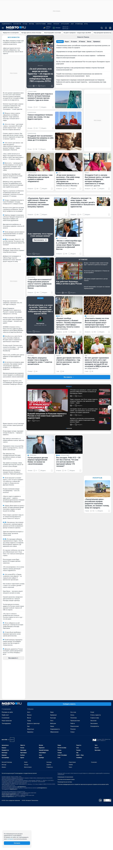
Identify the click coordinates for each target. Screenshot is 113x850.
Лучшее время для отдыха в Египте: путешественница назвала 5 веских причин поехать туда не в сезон (40, 97)
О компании (5, 718)
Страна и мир (94, 718)
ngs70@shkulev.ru (21, 786)
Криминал (53, 715)
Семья (72, 732)
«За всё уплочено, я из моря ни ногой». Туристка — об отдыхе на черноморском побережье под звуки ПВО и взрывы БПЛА (40, 75)
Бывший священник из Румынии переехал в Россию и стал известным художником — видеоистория (47, 416)
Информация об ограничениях (65, 777)
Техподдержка (6, 723)
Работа (72, 723)
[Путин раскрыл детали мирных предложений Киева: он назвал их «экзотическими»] (40, 444)
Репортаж (97, 478)
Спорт (92, 712)
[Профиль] (110, 27)
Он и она (73, 712)
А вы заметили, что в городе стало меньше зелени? (40, 235)
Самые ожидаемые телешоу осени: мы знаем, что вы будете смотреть (40, 117)
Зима (51, 712)
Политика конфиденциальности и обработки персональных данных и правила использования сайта (83, 784)
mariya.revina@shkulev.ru (8, 796)
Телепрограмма (40, 23)
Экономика (94, 723)
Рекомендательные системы (65, 782)
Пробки (56, 28)
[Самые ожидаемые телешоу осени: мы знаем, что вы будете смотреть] (68, 120)
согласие (10, 839)
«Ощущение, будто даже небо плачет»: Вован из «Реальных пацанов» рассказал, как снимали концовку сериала (38, 202)
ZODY (72, 23)
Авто (28, 712)
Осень (72, 715)
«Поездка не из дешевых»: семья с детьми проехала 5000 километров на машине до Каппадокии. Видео (83, 391)
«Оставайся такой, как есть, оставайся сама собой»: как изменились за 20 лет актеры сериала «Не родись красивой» (84, 410)
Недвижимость (7, 23)
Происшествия (75, 720)
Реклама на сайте (7, 712)
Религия (73, 729)
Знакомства (17, 23)
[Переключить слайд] (110, 407)
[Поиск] (102, 27)
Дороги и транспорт (33, 723)
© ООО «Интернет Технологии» (30, 800)
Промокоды (79, 23)
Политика (73, 718)
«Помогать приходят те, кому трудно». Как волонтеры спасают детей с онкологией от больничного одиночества (83, 202)
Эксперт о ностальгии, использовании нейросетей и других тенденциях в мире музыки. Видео (82, 420)
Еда (28, 726)
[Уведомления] (106, 27)
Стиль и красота (95, 715)
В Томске (83, 259)
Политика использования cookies (66, 779)
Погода (25, 23)
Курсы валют (65, 23)
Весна (29, 718)
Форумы (31, 23)
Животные (30, 729)
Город (29, 720)
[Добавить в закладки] (52, 86)
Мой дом (53, 723)
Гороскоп (56, 23)
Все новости (13, 37)
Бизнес (29, 715)
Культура (53, 718)
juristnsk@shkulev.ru (42, 787)
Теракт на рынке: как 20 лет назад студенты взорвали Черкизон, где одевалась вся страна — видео (84, 401)
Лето (51, 720)
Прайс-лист (5, 715)
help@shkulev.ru (13, 789)
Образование (54, 732)
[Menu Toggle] (3, 27)
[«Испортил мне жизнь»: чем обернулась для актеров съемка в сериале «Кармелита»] (40, 162)
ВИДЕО (69, 386)
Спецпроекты (94, 726)
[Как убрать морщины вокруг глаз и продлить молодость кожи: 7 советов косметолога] (40, 345)
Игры (86, 23)
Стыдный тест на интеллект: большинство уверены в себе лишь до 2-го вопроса (40, 138)
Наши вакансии (7, 720)
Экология (93, 720)
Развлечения (74, 726)
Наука (52, 726)
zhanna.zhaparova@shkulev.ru (9, 794)
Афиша (49, 23)
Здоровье (30, 732)
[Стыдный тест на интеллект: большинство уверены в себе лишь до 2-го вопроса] (68, 141)
